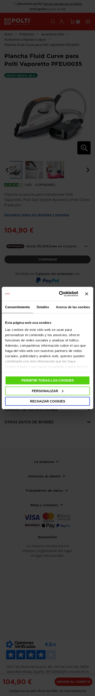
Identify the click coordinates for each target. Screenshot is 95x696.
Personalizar (45, 391)
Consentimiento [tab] (17, 307)
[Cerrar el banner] (86, 294)
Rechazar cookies (47, 401)
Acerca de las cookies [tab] (73, 307)
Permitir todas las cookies (47, 380)
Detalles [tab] (43, 307)
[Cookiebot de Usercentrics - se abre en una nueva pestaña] (59, 294)
